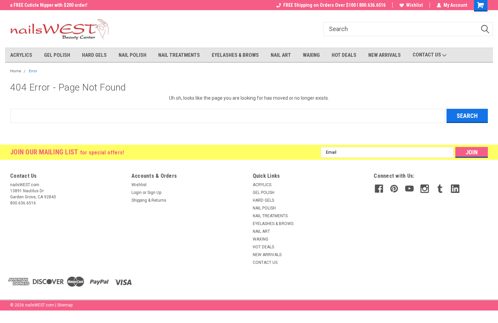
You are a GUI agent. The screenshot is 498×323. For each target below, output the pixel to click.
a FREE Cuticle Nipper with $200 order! (48, 5)
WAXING (311, 55)
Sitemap (64, 305)
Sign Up (154, 192)
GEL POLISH (57, 55)
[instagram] (424, 188)
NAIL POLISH (132, 55)
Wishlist (414, 5)
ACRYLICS (21, 55)
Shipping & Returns (148, 200)
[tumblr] (440, 188)
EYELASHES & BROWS (235, 55)
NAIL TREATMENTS (179, 55)
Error (33, 71)
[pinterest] (394, 188)
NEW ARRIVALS (384, 55)
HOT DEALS (344, 55)
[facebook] (379, 188)
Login (136, 192)
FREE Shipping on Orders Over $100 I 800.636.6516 (334, 5)
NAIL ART (281, 55)
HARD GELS (94, 55)
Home (15, 71)
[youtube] (409, 188)
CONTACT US (427, 55)
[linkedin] (455, 188)
